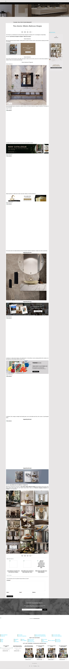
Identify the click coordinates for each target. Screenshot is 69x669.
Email (20, 592)
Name (8, 592)
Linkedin (7, 488)
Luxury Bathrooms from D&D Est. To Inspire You (18, 484)
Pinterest (36, 487)
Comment (9, 580)
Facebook (45, 487)
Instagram (41, 487)
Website (33, 592)
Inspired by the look (27, 252)
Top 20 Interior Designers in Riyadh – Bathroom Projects (20, 36)
